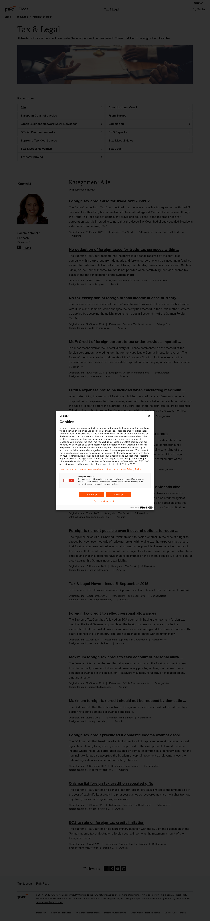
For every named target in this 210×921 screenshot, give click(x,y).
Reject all (118, 494)
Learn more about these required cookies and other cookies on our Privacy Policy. (100, 469)
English (64, 415)
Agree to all (91, 494)
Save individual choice (105, 501)
